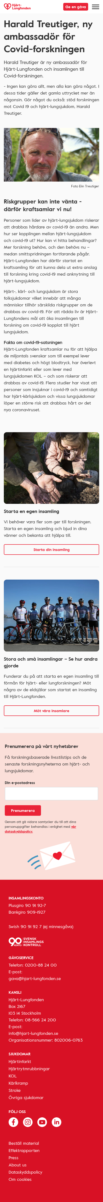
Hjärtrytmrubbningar (29, 1068)
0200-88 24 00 (41, 965)
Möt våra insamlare (51, 711)
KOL (13, 1076)
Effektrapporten (24, 1150)
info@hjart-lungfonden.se (33, 1033)
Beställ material (24, 1143)
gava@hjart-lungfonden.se (35, 978)
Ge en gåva (75, 7)
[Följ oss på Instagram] (28, 1121)
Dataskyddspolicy (25, 1172)
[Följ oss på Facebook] (13, 1121)
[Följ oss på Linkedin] (56, 1121)
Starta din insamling (52, 549)
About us (18, 1165)
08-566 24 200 (40, 1020)
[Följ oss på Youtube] (42, 1121)
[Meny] (95, 6)
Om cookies (20, 1179)
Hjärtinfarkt (20, 1061)
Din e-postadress (20, 782)
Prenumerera (23, 810)
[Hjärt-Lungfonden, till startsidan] (17, 6)
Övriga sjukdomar (26, 1097)
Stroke (15, 1090)
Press (13, 1157)
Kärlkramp (18, 1083)
